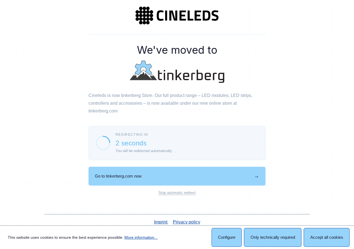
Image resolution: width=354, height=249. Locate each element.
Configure (226, 237)
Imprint (161, 222)
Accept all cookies (326, 237)
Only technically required (273, 237)
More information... (141, 237)
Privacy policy (186, 222)
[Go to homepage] (177, 15)
